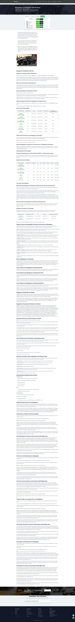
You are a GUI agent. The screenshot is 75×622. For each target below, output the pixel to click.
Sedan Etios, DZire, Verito (20, 219)
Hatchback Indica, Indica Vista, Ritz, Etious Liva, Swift (21, 114)
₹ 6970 (41, 21)
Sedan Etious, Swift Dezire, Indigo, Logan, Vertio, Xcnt (21, 117)
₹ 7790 (38, 23)
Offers (49, 1)
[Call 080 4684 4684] (73, 618)
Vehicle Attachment (40, 616)
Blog (43, 1)
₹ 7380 (38, 21)
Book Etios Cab (53, 218)
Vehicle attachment (53, 1)
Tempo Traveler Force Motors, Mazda (21, 129)
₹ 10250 (38, 25)
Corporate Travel (40, 615)
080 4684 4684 (51, 616)
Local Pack (37, 16)
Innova (31, 11)
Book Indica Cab (53, 216)
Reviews (28, 616)
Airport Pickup (40, 610)
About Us (16, 610)
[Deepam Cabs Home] (16, 1)
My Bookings (59, 1)
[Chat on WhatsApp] (73, 615)
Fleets (46, 1)
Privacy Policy (28, 611)
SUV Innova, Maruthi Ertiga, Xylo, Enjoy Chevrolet (21, 121)
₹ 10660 (38, 27)
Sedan (24, 11)
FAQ (27, 615)
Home (37, 1)
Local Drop (32, 16)
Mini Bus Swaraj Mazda (21, 131)
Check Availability (57, 164)
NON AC (41, 19)
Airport (27, 16)
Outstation (42, 16)
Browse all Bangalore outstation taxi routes (31, 601)
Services (40, 1)
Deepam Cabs (36, 620)
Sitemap (28, 610)
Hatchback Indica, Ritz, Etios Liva (21, 216)
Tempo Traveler (21, 179)
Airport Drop (39, 611)
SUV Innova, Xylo (21, 124)
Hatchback (17, 11)
